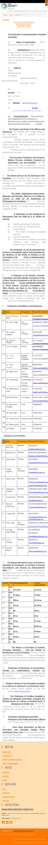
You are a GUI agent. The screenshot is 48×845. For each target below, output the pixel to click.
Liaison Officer (8, 797)
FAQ (4, 789)
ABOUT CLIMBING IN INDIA (12, 760)
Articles (5, 772)
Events (5, 776)
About (11, 15)
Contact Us (7, 756)
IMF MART (6, 793)
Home (5, 15)
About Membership (10, 764)
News (4, 780)
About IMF (18, 15)
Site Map (5, 801)
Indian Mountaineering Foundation (23, 831)
